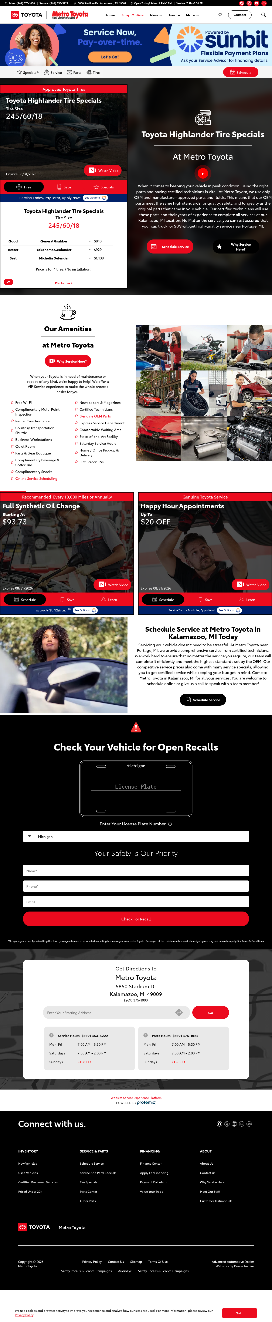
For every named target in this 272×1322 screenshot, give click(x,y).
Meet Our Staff (210, 1191)
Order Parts (88, 1201)
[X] (227, 1124)
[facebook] (241, 3)
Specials (107, 186)
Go (210, 1012)
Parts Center (88, 1191)
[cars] (264, 3)
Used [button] (172, 15)
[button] (263, 14)
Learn (112, 599)
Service (56, 72)
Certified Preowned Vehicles (38, 1182)
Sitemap (136, 1261)
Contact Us (207, 1173)
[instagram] (249, 3)
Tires (97, 72)
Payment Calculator (154, 1182)
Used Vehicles (28, 1173)
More (191, 15)
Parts (77, 72)
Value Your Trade (151, 1191)
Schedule (244, 72)
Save (67, 186)
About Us (206, 1163)
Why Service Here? (241, 246)
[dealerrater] (249, 1124)
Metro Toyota (27, 1266)
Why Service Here (212, 1182)
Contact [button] (240, 14)
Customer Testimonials (216, 1201)
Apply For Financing (154, 1173)
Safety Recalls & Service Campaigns (86, 1271)
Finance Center (151, 1163)
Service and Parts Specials (98, 1173)
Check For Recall (136, 919)
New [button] (155, 15)
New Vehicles (27, 1163)
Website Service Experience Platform (136, 1097)
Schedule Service (175, 246)
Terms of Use (158, 1261)
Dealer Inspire (244, 1266)
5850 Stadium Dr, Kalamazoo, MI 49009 (102, 3)
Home (110, 14)
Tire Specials (88, 1182)
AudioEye (125, 1271)
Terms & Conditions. (253, 941)
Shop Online (133, 14)
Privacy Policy (92, 1261)
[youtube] (256, 3)
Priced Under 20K (30, 1191)
